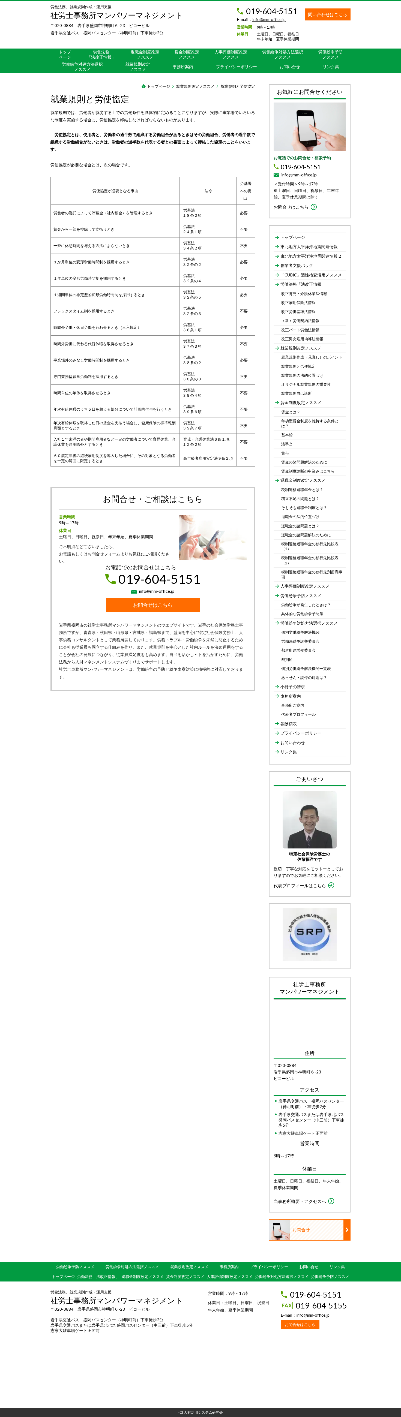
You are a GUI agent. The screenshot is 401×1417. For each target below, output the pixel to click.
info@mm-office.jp (269, 19)
